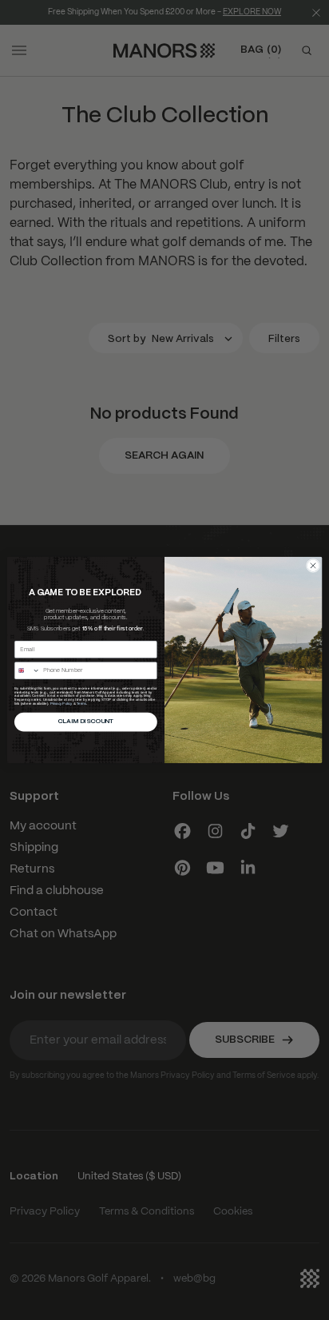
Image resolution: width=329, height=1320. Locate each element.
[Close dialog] (313, 565)
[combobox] (27, 670)
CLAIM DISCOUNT (85, 722)
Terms (81, 704)
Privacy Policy (61, 704)
